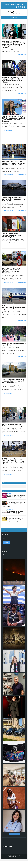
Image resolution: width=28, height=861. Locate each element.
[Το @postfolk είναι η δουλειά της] (14, 752)
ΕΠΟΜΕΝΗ (18, 480)
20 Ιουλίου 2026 (10, 493)
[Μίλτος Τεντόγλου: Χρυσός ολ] (14, 592)
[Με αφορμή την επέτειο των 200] (14, 638)
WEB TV (21, 2)
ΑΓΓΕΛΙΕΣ (11, 2)
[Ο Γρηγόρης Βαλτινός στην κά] (14, 707)
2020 (5, 530)
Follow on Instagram (15, 833)
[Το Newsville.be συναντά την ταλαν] (14, 661)
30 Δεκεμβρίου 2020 (22, 174)
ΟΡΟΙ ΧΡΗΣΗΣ (13, 4)
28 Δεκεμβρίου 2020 (22, 474)
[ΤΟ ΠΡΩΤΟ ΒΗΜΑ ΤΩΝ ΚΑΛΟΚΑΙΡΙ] (14, 729)
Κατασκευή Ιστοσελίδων (12, 855)
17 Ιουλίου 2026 (10, 501)
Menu (15, 18)
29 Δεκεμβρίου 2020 (22, 356)
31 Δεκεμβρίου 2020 (22, 54)
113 (14, 481)
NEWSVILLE (7, 2)
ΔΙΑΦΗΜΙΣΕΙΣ (16, 2)
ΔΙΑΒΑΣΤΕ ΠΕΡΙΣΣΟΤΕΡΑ (8, 54)
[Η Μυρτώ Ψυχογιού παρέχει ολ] (14, 821)
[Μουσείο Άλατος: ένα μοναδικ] (14, 684)
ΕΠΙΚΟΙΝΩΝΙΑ (7, 4)
